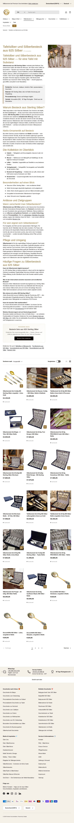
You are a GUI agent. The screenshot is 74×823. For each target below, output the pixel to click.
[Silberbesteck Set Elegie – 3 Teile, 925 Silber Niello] (13, 418)
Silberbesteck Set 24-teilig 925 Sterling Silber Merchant (12, 474)
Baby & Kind (15, 19)
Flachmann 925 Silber (44, 706)
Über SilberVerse (8, 746)
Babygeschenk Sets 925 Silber (47, 692)
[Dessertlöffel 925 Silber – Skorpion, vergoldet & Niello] (37, 619)
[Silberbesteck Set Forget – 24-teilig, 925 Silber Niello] (13, 578)
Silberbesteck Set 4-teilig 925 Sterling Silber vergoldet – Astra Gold (13, 393)
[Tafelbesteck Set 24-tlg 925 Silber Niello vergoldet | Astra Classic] (60, 500)
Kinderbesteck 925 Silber (45, 720)
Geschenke (51, 19)
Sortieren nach (7, 361)
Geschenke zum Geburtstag (11, 696)
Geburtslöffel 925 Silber (45, 709)
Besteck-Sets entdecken (24, 338)
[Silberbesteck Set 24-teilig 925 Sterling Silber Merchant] (13, 459)
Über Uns (6, 739)
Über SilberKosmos (8, 743)
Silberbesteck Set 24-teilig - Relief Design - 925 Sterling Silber (35, 475)
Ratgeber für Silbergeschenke (11, 760)
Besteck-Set (16, 219)
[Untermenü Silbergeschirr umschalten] (45, 19)
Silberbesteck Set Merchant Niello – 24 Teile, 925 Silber (11, 515)
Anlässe (5, 19)
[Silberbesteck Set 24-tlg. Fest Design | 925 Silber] (37, 418)
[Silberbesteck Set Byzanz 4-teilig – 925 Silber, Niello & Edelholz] (37, 378)
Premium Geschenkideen (11, 816)
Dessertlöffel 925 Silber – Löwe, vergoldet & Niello (13, 633)
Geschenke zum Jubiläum (10, 709)
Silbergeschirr (40, 19)
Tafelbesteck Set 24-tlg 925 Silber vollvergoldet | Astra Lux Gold (37, 515)
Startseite (5, 30)
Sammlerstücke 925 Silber (46, 723)
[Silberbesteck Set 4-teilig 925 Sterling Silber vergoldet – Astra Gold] (13, 378)
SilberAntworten (7, 767)
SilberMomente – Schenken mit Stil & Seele (16, 764)
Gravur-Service (43, 746)
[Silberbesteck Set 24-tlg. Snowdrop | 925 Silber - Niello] (60, 459)
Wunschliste (6, 26)
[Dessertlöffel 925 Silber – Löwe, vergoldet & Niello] (13, 619)
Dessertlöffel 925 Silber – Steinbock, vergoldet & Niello (59, 593)
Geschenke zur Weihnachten (11, 716)
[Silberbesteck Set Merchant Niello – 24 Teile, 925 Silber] (13, 500)
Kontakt (40, 739)
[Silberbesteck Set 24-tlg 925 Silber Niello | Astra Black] (13, 539)
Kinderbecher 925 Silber (45, 716)
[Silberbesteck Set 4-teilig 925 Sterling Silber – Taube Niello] (37, 539)
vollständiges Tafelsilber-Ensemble (34, 215)
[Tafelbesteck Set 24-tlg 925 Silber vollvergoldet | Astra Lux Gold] (37, 500)
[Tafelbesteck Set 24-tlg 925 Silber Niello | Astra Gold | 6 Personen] (60, 378)
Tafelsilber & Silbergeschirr (23, 346)
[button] (70, 12)
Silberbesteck (28, 19)
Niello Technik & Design (10, 753)
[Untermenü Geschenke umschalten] (57, 19)
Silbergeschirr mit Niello (45, 730)
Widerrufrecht (42, 767)
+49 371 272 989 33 (38, 671)
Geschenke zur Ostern (9, 713)
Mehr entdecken (33, 3)
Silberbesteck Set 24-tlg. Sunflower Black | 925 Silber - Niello (36, 594)
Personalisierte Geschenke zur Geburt (14, 699)
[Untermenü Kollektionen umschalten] (68, 19)
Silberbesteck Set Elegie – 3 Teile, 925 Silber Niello (11, 433)
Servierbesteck (19, 308)
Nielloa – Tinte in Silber (9, 757)
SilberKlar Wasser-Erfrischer (11, 774)
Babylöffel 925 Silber (44, 696)
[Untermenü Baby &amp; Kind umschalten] (21, 19)
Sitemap (40, 777)
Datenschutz (42, 764)
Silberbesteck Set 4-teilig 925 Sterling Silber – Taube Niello (36, 554)
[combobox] (37, 12)
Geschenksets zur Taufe (45, 713)
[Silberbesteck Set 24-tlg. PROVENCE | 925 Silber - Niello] (60, 539)
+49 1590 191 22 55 (14, 671)
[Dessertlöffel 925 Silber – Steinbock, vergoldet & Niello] (60, 578)
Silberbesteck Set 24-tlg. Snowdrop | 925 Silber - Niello (59, 474)
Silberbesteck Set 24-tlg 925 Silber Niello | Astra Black (11, 554)
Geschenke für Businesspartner (12, 727)
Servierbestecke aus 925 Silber (19, 348)
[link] (17, 648)
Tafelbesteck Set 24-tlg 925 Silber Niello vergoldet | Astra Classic (60, 515)
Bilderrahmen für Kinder (45, 702)
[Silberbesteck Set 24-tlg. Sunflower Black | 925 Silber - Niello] (37, 578)
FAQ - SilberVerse (43, 743)
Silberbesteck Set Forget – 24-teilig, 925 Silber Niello (12, 593)
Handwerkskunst (8, 750)
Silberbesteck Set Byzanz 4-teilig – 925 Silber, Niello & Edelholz (37, 392)
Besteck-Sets (11, 350)
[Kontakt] (14, 26)
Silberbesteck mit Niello (45, 727)
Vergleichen (51, 361)
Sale (14, 22)
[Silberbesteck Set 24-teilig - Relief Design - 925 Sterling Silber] (37, 459)
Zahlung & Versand (44, 760)
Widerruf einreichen (44, 771)
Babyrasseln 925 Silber (45, 699)
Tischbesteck (41, 318)
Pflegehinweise (42, 750)
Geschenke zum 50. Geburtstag (12, 720)
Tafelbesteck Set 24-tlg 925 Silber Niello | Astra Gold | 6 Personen (60, 392)
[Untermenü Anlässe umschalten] (9, 19)
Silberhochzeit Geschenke (10, 730)
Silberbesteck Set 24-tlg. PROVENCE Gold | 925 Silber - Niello (59, 434)
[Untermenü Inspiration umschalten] (10, 22)
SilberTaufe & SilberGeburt (10, 771)
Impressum (41, 774)
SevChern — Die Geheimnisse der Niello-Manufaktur (18, 777)
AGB (39, 757)
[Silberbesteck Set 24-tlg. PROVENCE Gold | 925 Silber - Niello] (60, 418)
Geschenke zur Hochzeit (10, 706)
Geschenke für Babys (9, 692)
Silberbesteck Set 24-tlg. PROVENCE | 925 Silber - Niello (60, 554)
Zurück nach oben (37, 679)
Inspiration (6, 22)
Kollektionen (63, 19)
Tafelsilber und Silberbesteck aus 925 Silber (18, 30)
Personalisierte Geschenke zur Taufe (14, 702)
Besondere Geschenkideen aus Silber (14, 723)
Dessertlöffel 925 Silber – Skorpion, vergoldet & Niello (35, 634)
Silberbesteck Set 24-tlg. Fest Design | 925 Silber (36, 433)
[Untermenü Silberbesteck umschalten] (33, 19)
